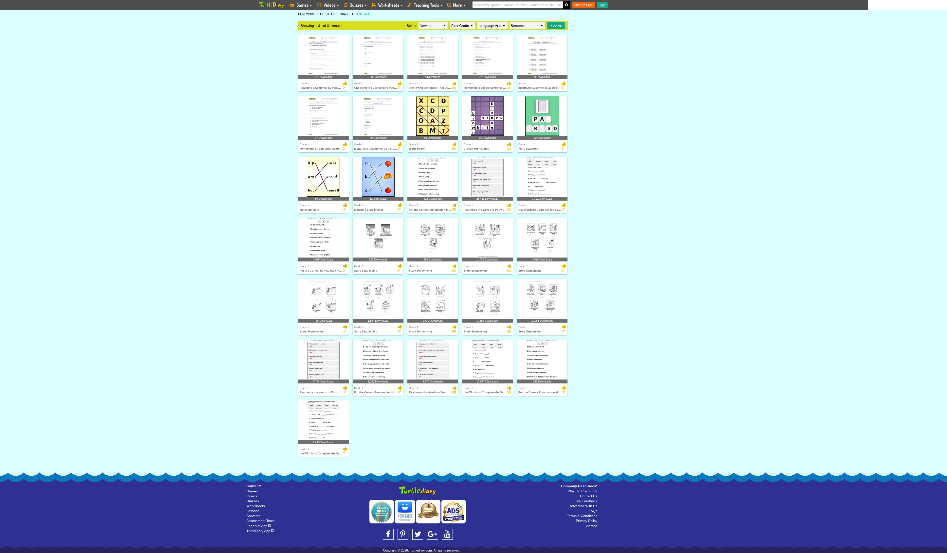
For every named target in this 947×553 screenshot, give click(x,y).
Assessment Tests (260, 521)
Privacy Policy (586, 521)
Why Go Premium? (582, 491)
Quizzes (356, 5)
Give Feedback (585, 501)
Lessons (252, 511)
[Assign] (344, 87)
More (457, 5)
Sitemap (590, 526)
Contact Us (588, 496)
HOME (302, 14)
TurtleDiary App (258, 531)
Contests (253, 516)
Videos (329, 5)
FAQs (593, 511)
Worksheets (388, 5)
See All (556, 26)
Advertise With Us (583, 506)
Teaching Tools (426, 5)
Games (302, 5)
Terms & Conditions (582, 516)
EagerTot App (257, 526)
